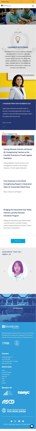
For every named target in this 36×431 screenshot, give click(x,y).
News (3, 379)
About (3, 370)
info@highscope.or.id (7, 357)
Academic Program (6, 372)
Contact (4, 383)
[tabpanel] (18, 14)
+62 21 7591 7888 (6, 359)
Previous (2, 49)
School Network (6, 374)
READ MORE (7, 123)
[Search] (33, 1)
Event (3, 381)
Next (33, 49)
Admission (4, 376)
